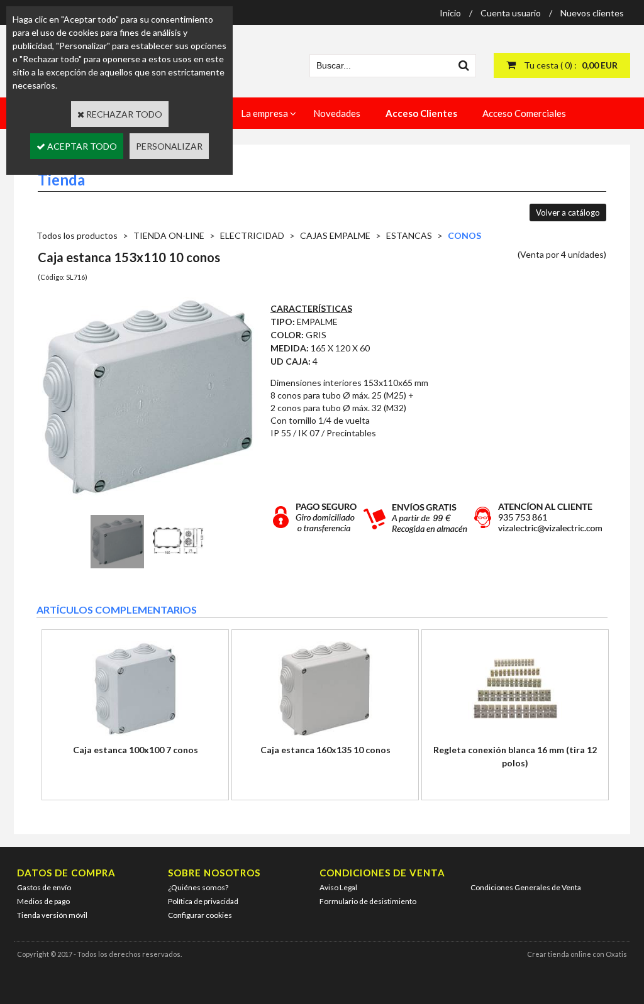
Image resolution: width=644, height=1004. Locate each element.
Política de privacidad (203, 901)
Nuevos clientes (592, 13)
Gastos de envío (44, 887)
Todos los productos (77, 235)
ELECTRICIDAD (252, 235)
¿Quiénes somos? (198, 887)
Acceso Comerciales (524, 113)
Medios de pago (43, 901)
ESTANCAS (409, 235)
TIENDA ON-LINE (168, 235)
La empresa (264, 113)
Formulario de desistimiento (367, 901)
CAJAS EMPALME (335, 235)
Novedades (336, 113)
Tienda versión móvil (52, 915)
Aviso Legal (338, 887)
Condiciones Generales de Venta (525, 887)
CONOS (464, 235)
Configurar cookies (200, 915)
